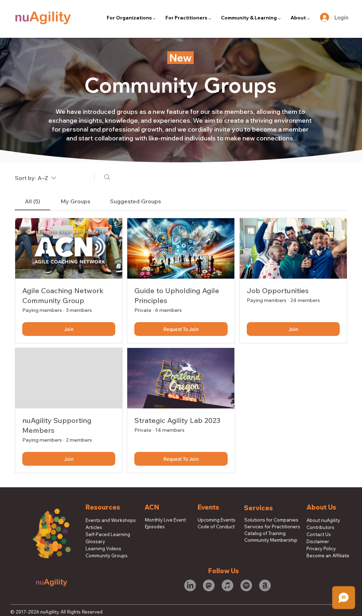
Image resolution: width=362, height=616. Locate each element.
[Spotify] (246, 585)
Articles (94, 527)
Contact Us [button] (318, 534)
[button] (131, 18)
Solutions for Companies (267, 520)
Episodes (155, 526)
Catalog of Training (265, 533)
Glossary (95, 541)
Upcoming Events (216, 520)
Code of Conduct (216, 526)
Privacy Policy (321, 548)
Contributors (320, 527)
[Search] (107, 177)
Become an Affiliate (327, 555)
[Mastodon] (209, 585)
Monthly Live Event (165, 520)
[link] (32, 201)
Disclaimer (317, 541)
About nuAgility (323, 520)
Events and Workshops (111, 520)
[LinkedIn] (190, 585)
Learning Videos (103, 548)
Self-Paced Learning (108, 534)
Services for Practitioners (267, 526)
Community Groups (107, 555)
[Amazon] (265, 585)
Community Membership (267, 540)
